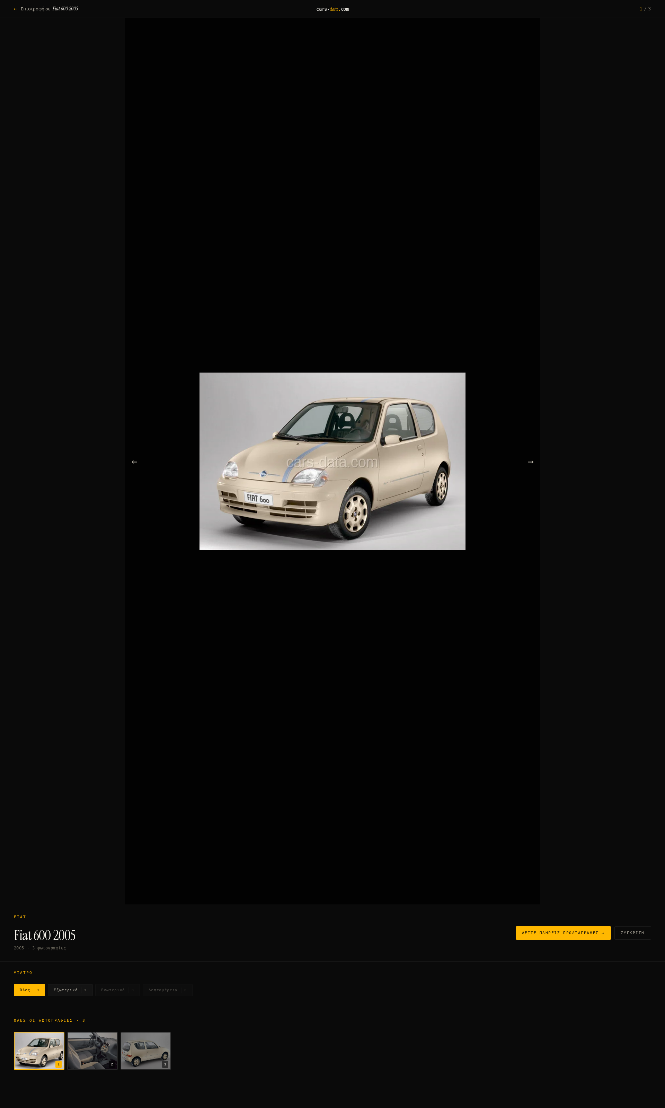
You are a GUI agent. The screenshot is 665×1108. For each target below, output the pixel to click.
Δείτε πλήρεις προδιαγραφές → (563, 933)
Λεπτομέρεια (168, 990)
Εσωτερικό (117, 990)
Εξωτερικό (70, 990)
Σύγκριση (633, 933)
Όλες (29, 990)
